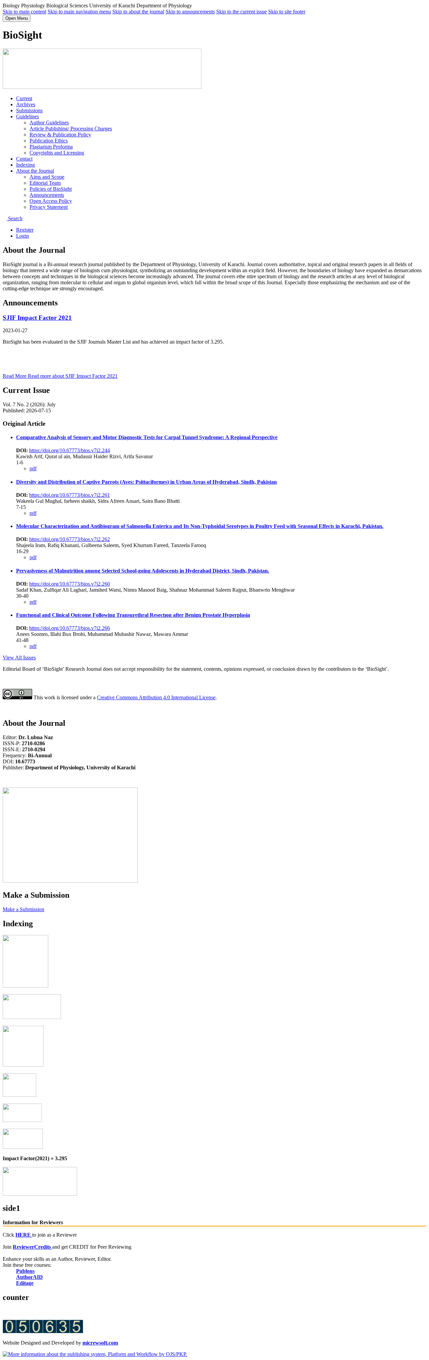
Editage (25, 1283)
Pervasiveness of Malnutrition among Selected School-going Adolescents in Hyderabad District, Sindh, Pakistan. (142, 571)
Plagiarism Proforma (51, 147)
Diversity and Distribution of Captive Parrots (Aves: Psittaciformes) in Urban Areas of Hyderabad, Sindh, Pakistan (146, 482)
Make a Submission (23, 909)
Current (24, 98)
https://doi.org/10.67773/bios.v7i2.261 (69, 495)
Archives (25, 104)
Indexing (25, 165)
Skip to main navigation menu (79, 11)
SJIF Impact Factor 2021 (37, 317)
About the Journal (35, 171)
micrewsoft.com (100, 1343)
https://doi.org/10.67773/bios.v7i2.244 (69, 450)
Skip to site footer (286, 11)
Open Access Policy (50, 201)
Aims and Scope (46, 177)
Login (22, 236)
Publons (25, 1271)
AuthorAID (29, 1277)
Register (25, 230)
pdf (33, 468)
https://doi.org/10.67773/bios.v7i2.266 (69, 628)
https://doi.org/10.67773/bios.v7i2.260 (69, 584)
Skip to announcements (190, 11)
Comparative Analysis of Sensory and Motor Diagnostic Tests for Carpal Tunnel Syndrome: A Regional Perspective (147, 437)
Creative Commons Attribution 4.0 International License (156, 697)
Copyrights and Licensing (56, 153)
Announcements (46, 195)
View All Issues (19, 657)
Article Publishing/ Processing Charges (70, 128)
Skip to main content (24, 11)
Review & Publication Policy (60, 134)
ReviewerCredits (32, 1247)
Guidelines (27, 116)
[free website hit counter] (43, 1331)
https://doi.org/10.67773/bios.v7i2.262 (69, 539)
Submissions (29, 110)
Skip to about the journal (138, 11)
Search (14, 218)
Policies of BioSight (50, 189)
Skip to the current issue (241, 11)
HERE (23, 1235)
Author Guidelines (49, 122)
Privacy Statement (48, 207)
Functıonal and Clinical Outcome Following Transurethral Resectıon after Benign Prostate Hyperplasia (133, 615)
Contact (24, 159)
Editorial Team (45, 183)
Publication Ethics (48, 140)
